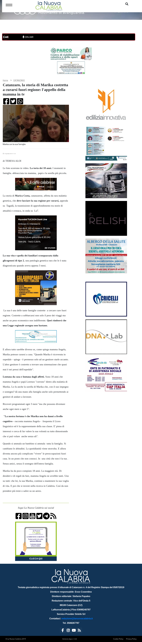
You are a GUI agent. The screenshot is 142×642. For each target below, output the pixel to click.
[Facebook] (62, 631)
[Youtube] (74, 631)
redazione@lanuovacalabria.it (77, 618)
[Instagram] (68, 631)
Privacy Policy (131, 639)
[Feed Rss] (79, 631)
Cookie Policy (118, 639)
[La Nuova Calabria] (49, 5)
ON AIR (28, 37)
